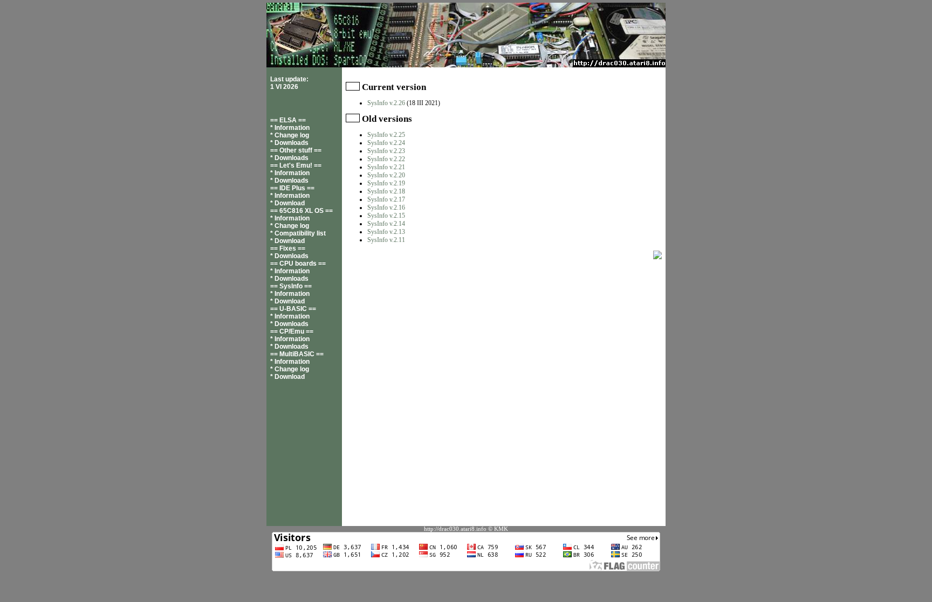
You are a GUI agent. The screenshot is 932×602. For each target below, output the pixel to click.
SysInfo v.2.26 (386, 103)
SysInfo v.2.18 (386, 191)
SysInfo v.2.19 (386, 183)
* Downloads (289, 143)
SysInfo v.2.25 (386, 135)
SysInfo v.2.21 (386, 167)
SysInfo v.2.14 (386, 223)
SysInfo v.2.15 (386, 215)
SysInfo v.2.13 (386, 232)
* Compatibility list (298, 233)
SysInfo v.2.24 (386, 143)
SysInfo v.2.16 (386, 207)
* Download (287, 203)
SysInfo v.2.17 (386, 199)
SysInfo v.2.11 (386, 240)
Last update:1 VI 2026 (289, 83)
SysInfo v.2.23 (386, 151)
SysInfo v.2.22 (386, 159)
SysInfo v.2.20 (386, 175)
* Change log (289, 135)
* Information (290, 128)
